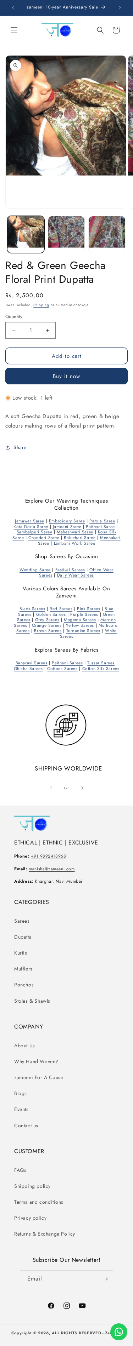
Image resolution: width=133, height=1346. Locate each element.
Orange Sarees (47, 625)
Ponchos (24, 984)
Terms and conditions (38, 1201)
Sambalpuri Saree (34, 532)
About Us (24, 1045)
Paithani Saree (100, 526)
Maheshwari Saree (75, 532)
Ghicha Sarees (28, 668)
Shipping (41, 305)
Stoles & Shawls (32, 1000)
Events (21, 1109)
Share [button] (20, 447)
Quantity (13, 316)
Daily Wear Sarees (75, 575)
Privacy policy (30, 1217)
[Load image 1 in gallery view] (25, 234)
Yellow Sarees (80, 625)
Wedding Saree (35, 570)
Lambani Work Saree (74, 543)
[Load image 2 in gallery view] (66, 234)
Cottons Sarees (62, 668)
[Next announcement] (120, 8)
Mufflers (23, 968)
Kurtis (20, 952)
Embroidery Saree (67, 521)
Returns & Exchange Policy (44, 1233)
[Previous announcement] (13, 8)
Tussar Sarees (101, 663)
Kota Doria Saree (30, 526)
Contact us (26, 1125)
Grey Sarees (47, 620)
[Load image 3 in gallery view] (107, 234)
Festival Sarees (70, 570)
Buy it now (66, 376)
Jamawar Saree (29, 521)
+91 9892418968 (48, 856)
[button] (14, 30)
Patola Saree (102, 521)
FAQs (20, 1170)
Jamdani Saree (67, 526)
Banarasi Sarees (32, 663)
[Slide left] (51, 788)
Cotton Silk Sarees (101, 668)
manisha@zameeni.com (51, 869)
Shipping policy (32, 1186)
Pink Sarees (88, 609)
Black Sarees (32, 609)
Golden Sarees (51, 614)
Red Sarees (61, 609)
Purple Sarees (84, 614)
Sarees (22, 920)
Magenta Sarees (80, 620)
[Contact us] (118, 1331)
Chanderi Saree (43, 537)
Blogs (20, 1093)
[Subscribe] (105, 1279)
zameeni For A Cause (38, 1077)
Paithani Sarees (67, 663)
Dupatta (23, 936)
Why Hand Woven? (36, 1061)
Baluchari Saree (79, 537)
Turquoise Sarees (83, 631)
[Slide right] (82, 788)
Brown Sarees (47, 631)
